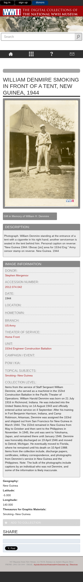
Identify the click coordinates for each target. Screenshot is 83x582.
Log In (7, 2)
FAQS (52, 53)
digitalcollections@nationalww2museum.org (51, 564)
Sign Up (23, 2)
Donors (40, 2)
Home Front (12, 336)
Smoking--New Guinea (19, 375)
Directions (74, 564)
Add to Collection (26, 522)
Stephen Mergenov (16, 275)
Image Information (23, 264)
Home (10, 53)
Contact (72, 53)
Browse (31, 53)
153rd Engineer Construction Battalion (28, 348)
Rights (10, 60)
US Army (10, 325)
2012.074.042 (13, 286)
